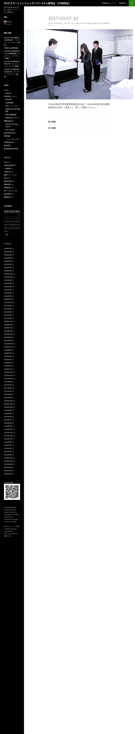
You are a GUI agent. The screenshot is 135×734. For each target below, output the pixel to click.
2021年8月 (8, 306)
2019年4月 (8, 337)
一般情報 (7, 168)
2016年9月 (8, 410)
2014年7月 (8, 471)
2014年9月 (8, 467)
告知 (5, 178)
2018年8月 (8, 350)
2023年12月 (8, 274)
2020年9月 (8, 325)
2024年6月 (8, 268)
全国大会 (7, 172)
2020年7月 (8, 328)
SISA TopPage (10, 130)
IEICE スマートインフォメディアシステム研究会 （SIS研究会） (37, 3)
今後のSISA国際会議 (11, 48)
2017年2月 (8, 398)
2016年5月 (8, 420)
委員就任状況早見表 (11, 149)
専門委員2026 (9, 142)
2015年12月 (8, 429)
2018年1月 (8, 369)
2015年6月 (8, 448)
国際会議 (7, 184)
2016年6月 (8, 417)
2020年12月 (8, 321)
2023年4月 (8, 287)
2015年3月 (8, 452)
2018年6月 (8, 356)
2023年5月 (8, 283)
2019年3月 (8, 340)
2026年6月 (8, 248)
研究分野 (8, 99)
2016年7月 (8, 413)
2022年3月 (8, 299)
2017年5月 (8, 391)
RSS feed (8, 93)
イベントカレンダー (12, 139)
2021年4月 (8, 312)
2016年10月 (8, 407)
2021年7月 (8, 309)
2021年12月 (8, 302)
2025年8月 (8, 258)
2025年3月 (8, 264)
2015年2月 (8, 455)
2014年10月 (8, 464)
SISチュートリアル (11, 106)
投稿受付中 (8, 188)
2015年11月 (8, 432)
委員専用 (122, 3)
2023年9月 (8, 280)
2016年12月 (8, 401)
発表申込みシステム (12, 118)
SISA (5, 162)
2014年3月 (8, 474)
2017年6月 (8, 388)
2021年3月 (8, 315)
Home (6, 90)
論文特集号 (8, 194)
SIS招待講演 (9, 103)
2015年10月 (8, 436)
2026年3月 (8, 255)
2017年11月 (8, 375)
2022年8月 (8, 293)
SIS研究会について (108, 3)
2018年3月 (8, 363)
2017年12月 (8, 372)
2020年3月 (8, 331)
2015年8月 (8, 442)
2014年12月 (8, 458)
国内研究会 (8, 181)
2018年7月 (8, 353)
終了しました (8, 191)
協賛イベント (8, 175)
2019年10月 (8, 334)
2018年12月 (8, 344)
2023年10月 (8, 277)
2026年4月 (8, 252)
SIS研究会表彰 (9, 165)
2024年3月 (8, 271)
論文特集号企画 (9, 133)
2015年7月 (8, 445)
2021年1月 (8, 318)
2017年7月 (8, 385)
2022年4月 (8, 296)
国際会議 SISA (9, 121)
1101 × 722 (70, 23)
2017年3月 (8, 394)
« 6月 (6, 235)
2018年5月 (8, 360)
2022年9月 (8, 290)
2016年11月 (8, 404)
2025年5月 (8, 261)
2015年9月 (8, 439)
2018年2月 (8, 366)
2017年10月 (8, 379)
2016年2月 (8, 426)
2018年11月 (8, 347)
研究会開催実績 (10, 115)
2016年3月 (8, 423)
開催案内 (7, 197)
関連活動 (7, 136)
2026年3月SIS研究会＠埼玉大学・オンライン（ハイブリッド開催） (12, 63)
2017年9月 (8, 382)
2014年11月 (8, 461)
